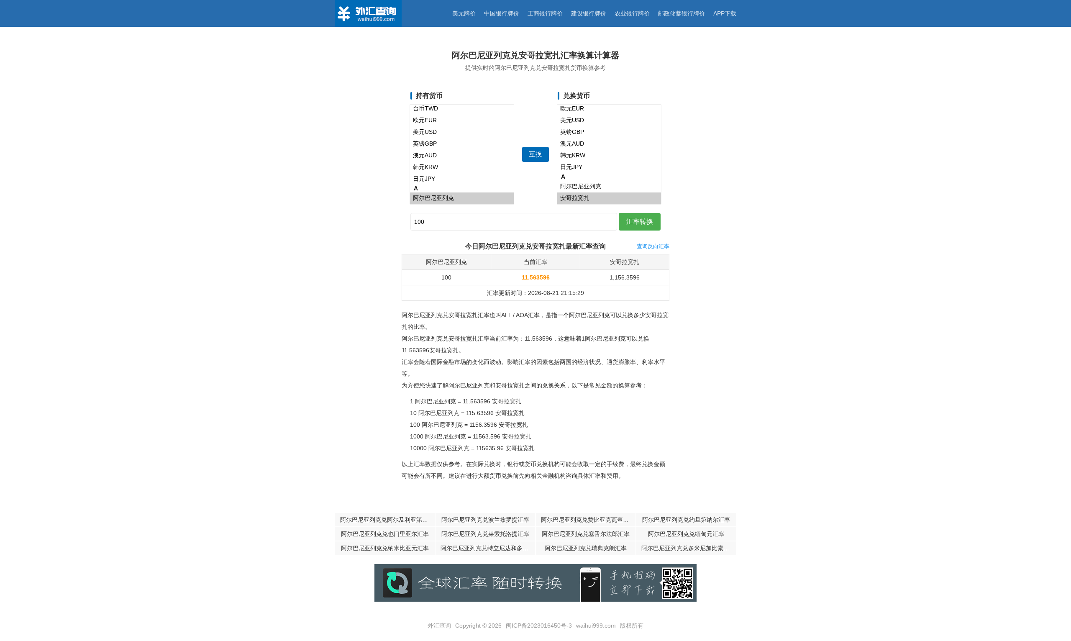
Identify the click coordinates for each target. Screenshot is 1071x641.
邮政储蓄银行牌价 (681, 13)
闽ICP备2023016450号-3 (539, 625)
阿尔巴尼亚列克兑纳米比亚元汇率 (385, 548)
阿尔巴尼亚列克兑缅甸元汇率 (686, 534)
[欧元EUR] (462, 120)
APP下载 (724, 13)
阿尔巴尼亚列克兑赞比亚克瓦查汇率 (588, 519)
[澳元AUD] (462, 156)
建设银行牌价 (588, 13)
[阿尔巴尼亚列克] (462, 198)
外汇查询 (439, 625)
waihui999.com (596, 625)
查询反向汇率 (653, 246)
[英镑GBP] (462, 144)
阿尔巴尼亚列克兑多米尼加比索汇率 (688, 548)
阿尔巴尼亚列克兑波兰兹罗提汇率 (485, 519)
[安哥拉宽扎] (609, 198)
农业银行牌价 (632, 13)
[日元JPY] (462, 179)
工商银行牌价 (545, 13)
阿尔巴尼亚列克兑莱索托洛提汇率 (485, 534)
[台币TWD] (462, 109)
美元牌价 (464, 13)
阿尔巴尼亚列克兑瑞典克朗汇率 (586, 548)
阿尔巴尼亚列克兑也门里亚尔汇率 (385, 534)
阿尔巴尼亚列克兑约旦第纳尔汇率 (686, 519)
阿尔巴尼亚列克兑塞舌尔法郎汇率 (586, 534)
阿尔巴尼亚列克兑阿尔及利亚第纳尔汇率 (387, 519)
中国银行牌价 (501, 13)
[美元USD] (462, 132)
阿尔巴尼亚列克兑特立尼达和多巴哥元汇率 (488, 548)
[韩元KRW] (462, 167)
